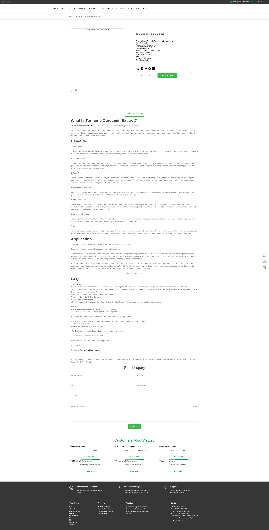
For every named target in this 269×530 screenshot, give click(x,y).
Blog (130, 9)
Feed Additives (102, 513)
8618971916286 (261, 2)
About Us (66, 9)
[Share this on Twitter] (146, 68)
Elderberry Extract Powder (90, 465)
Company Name (76, 375)
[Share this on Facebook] (142, 68)
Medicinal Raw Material (93, 16)
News (122, 9)
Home (56, 9)
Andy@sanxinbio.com (241, 2)
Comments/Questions (134, 406)
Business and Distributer (87, 487)
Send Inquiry (145, 75)
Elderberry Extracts (178, 465)
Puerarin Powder (90, 450)
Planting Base (109, 9)
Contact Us (141, 9)
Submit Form (134, 426)
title (72, 385)
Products (94, 9)
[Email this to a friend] (153, 68)
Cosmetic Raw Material (105, 509)
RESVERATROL (80, 9)
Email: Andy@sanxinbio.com (180, 511)
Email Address (102, 396)
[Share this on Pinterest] (149, 68)
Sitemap (72, 524)
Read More (90, 457)
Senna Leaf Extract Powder (134, 465)
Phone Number (141, 385)
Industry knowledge (132, 487)
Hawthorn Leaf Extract (178, 450)
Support (173, 487)
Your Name (139, 375)
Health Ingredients (104, 507)
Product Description (134, 113)
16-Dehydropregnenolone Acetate (134, 450)
